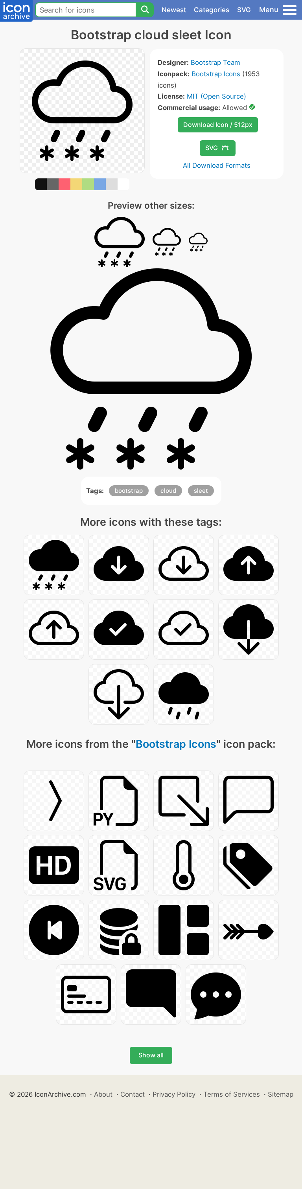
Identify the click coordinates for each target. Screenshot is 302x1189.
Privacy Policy (174, 1094)
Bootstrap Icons (216, 74)
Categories (211, 10)
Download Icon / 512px (217, 124)
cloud (168, 490)
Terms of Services (231, 1094)
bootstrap (129, 490)
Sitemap (280, 1094)
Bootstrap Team (215, 62)
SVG (244, 10)
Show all (151, 1055)
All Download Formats (216, 165)
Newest (174, 10)
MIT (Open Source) (216, 96)
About (103, 1094)
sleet (201, 490)
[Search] (145, 9)
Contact (132, 1094)
